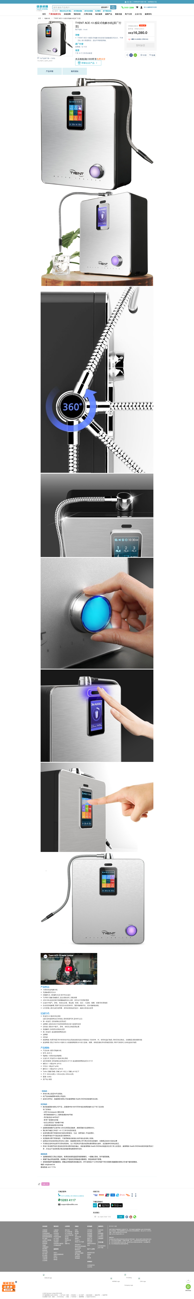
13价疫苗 (56, 1235)
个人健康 (100, 1235)
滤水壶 (67, 1237)
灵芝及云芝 (78, 1237)
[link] (47, 1277)
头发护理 (77, 1256)
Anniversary (60, 1296)
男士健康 (44, 1238)
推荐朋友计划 (152, 2)
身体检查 (100, 1230)
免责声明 (104, 1295)
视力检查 (44, 1253)
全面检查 (44, 1230)
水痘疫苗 (56, 1242)
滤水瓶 (67, 1238)
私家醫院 (98, 11)
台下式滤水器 (68, 1233)
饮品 (88, 1245)
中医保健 (44, 1257)
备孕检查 (44, 1243)
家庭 (67, 1296)
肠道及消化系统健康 (80, 1246)
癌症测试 (44, 1248)
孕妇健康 (77, 1258)
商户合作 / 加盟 (65, 1295)
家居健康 (100, 1233)
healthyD (73, 1296)
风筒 (88, 1256)
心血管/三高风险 (46, 1240)
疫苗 (99, 1231)
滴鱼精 (77, 1238)
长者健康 (89, 1237)
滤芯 (66, 1242)
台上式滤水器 (68, 1231)
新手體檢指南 (107, 11)
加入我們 (81, 1295)
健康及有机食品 (91, 1243)
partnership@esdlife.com (118, 1234)
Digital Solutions (90, 1296)
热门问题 (100, 1247)
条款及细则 (89, 1295)
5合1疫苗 (56, 1238)
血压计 (55, 1252)
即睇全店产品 (88, 62)
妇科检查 (44, 1231)
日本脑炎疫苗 (57, 1245)
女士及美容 (78, 1248)
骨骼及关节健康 (79, 1253)
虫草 (76, 1235)
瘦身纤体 (77, 1249)
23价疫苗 (56, 1233)
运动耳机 (89, 1267)
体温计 (55, 1256)
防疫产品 (89, 1238)
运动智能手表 (91, 1265)
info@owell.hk (50, 1164)
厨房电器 (89, 1233)
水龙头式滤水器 (69, 1235)
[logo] (42, 11)
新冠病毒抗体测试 (47, 1235)
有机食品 (100, 1237)
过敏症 (44, 1245)
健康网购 (81, 1296)
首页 (44, 14)
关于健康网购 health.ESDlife (50, 1295)
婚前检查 (44, 1242)
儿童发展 (44, 1259)
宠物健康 (89, 1235)
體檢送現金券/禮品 (65, 11)
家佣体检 (44, 1250)
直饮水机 (67, 1230)
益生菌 (77, 1233)
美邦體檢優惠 (78, 11)
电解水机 (45, 1184)
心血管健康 (78, 1251)
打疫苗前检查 (46, 1233)
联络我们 (73, 1295)
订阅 (120, 1217)
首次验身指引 (102, 1246)
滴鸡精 (77, 1231)
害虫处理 (89, 1242)
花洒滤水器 (68, 1240)
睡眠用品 (89, 1240)
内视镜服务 (45, 1247)
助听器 (55, 1259)
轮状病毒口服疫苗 (58, 1243)
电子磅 (55, 1258)
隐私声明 (97, 1295)
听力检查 (44, 1255)
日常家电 (89, 1230)
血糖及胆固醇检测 (58, 1254)
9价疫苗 (56, 1231)
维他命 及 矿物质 (79, 1242)
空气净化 (89, 1231)
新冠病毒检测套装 (47, 1237)
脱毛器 (89, 1258)
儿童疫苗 (56, 1230)
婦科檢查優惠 (88, 11)
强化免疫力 (78, 1244)
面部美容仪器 (91, 1252)
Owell (85, 29)
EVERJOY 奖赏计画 (140, 2)
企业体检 (44, 1260)
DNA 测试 (45, 1252)
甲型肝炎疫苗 (57, 1237)
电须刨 (89, 1254)
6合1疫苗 (56, 1240)
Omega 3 (77, 1240)
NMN (76, 1230)
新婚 (53, 1296)
